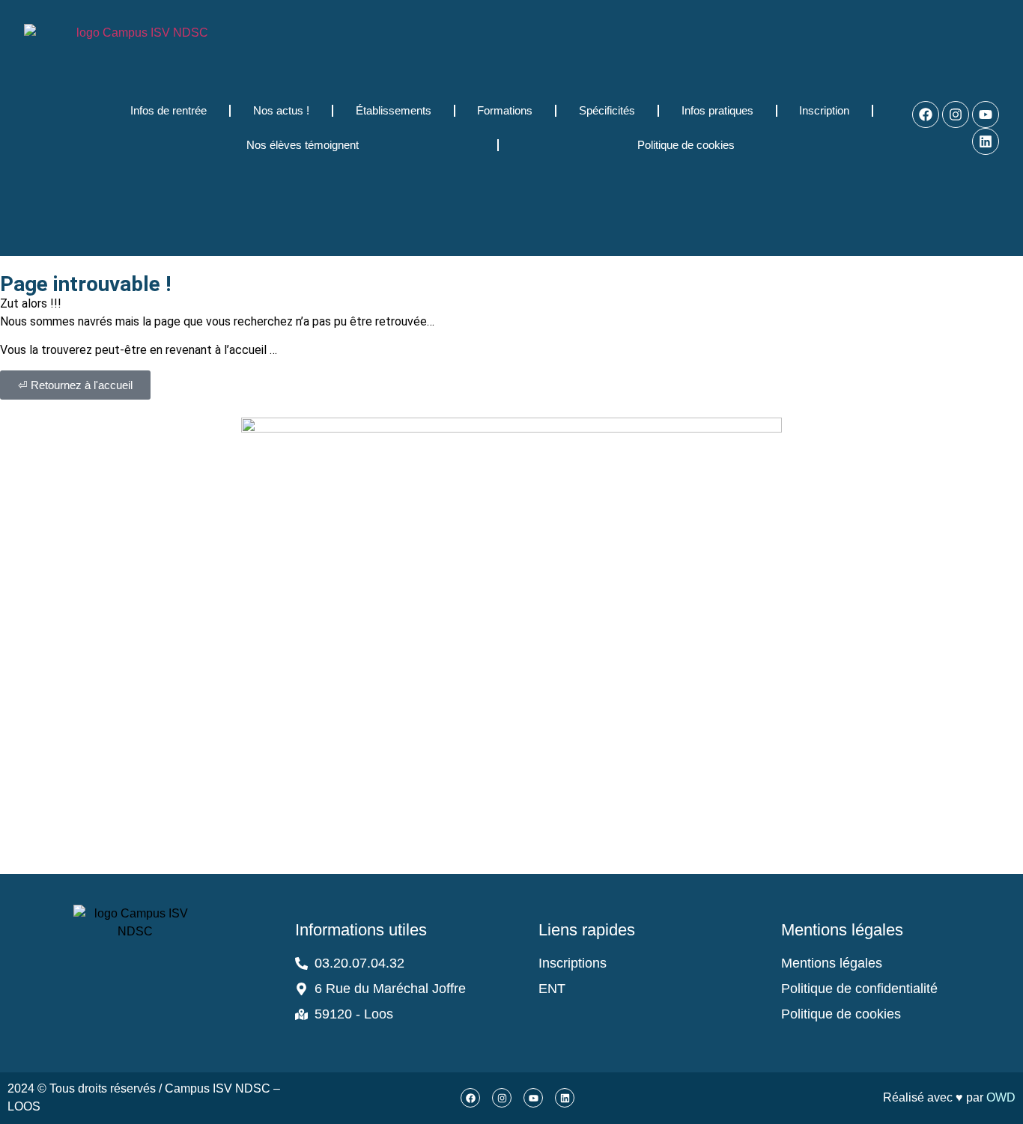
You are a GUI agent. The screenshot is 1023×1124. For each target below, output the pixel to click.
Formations (504, 110)
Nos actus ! (281, 110)
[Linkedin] (985, 141)
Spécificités (607, 110)
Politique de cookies (686, 144)
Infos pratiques (717, 110)
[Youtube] (985, 114)
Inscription (824, 110)
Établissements (393, 110)
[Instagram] (955, 114)
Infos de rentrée (168, 110)
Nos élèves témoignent (302, 144)
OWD (1001, 1097)
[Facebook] (925, 114)
